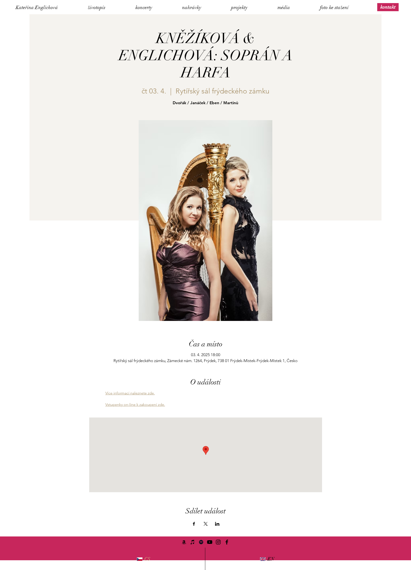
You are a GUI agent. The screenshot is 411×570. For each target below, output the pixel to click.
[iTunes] (192, 542)
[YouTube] (209, 542)
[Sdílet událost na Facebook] (194, 524)
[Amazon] (184, 542)
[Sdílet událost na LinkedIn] (217, 524)
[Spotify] (201, 542)
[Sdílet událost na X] (205, 524)
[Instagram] (218, 542)
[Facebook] (227, 542)
